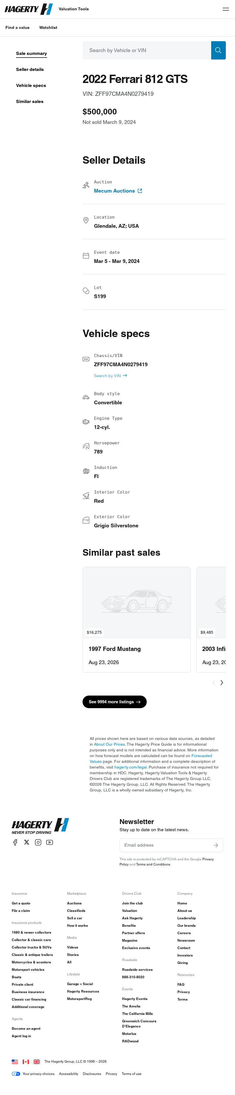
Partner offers (133, 933)
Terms (182, 999)
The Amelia (131, 1006)
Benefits (129, 925)
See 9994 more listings (111, 701)
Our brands (186, 925)
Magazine (130, 940)
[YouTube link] (49, 842)
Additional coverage (28, 1007)
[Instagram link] (38, 842)
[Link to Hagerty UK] (37, 1061)
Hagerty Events (135, 999)
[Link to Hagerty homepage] (40, 826)
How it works (77, 925)
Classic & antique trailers (32, 955)
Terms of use (132, 1074)
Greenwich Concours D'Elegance (139, 1023)
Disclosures (92, 1074)
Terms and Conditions (153, 864)
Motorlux (129, 1033)
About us (184, 910)
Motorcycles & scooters (31, 962)
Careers (184, 933)
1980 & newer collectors (31, 932)
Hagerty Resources (83, 991)
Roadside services (137, 969)
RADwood (130, 1041)
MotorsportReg (79, 999)
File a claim (21, 910)
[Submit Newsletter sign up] (215, 845)
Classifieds (76, 910)
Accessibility (68, 1074)
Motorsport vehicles (28, 969)
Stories (73, 955)
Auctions (74, 903)
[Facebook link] (15, 842)
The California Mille (137, 1013)
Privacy (183, 992)
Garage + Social (80, 984)
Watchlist (48, 27)
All (69, 962)
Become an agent (26, 1028)
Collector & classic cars (31, 940)
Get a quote (21, 903)
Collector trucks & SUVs (32, 947)
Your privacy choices (38, 1074)
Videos (72, 947)
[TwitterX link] (26, 842)
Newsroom (186, 940)
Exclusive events (136, 948)
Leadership (186, 918)
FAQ (180, 984)
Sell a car (74, 918)
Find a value (17, 27)
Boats (16, 977)
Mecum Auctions (114, 191)
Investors (185, 955)
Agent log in (21, 1036)
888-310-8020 (133, 977)
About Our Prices (109, 744)
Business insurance (28, 992)
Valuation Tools (74, 9)
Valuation (129, 910)
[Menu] (226, 9)
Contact (183, 948)
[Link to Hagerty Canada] (26, 1061)
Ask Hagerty (132, 918)
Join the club (132, 903)
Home (182, 903)
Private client (22, 984)
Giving (182, 963)
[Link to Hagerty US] (15, 1061)
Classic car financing (29, 999)
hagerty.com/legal (130, 767)
